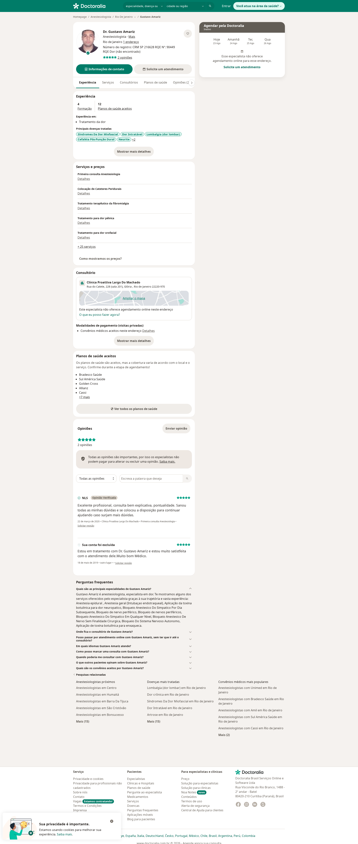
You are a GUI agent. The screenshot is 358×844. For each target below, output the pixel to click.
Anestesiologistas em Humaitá (97, 694)
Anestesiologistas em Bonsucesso (100, 715)
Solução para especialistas (199, 783)
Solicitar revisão (86, 525)
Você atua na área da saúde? (257, 6)
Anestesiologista (101, 16)
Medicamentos (137, 797)
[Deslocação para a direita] (192, 83)
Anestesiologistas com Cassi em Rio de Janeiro (250, 728)
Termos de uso (191, 801)
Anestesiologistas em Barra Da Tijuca (102, 701)
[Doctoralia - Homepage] (96, 6)
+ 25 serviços (87, 247)
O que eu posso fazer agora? (99, 315)
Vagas (92, 801)
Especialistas (136, 779)
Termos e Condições (87, 806)
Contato (78, 797)
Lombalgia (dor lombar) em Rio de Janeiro (176, 688)
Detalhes (84, 179)
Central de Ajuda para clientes (202, 810)
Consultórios (129, 82)
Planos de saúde (155, 82)
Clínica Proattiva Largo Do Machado (113, 282)
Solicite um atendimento (242, 67)
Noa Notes (193, 792)
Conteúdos (189, 797)
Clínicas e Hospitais (140, 783)
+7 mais (84, 397)
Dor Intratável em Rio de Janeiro (169, 708)
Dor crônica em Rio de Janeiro (168, 694)
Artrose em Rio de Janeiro (165, 715)
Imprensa (80, 810)
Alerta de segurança (195, 806)
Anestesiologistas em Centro (96, 688)
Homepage (80, 16)
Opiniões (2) (181, 82)
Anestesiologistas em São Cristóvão (101, 708)
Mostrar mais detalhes (135, 152)
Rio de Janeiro (142, 286)
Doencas (133, 806)
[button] (104, 69)
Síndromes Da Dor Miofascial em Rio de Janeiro (180, 701)
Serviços (108, 82)
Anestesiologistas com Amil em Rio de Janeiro (250, 710)
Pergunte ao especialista (144, 792)
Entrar (226, 6)
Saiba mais (64, 834)
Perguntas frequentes (142, 810)
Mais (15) (82, 721)
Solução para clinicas (196, 788)
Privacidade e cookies (88, 779)
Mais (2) (224, 735)
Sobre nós (80, 792)
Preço (185, 779)
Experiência (87, 82)
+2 (133, 140)
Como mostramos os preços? (100, 259)
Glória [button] (128, 286)
